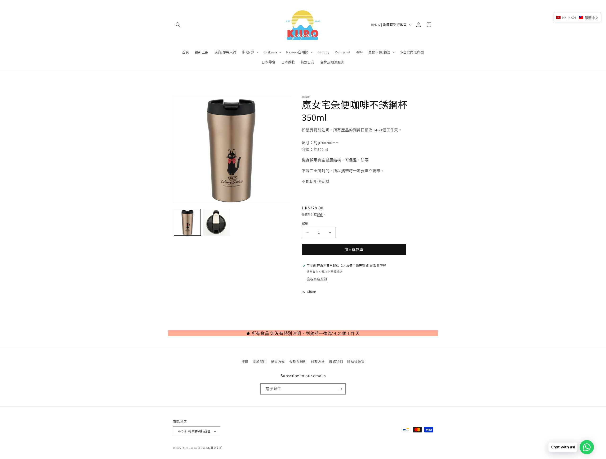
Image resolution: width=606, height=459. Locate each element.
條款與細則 (298, 361)
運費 (320, 214)
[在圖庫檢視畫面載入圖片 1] (187, 222)
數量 (305, 223)
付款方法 (318, 361)
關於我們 (260, 361)
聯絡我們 (336, 361)
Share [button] (311, 291)
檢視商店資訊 (317, 279)
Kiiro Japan (190, 448)
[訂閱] (340, 389)
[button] (178, 24)
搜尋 (244, 361)
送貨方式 (278, 361)
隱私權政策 (356, 361)
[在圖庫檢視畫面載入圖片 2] (216, 222)
